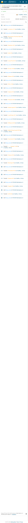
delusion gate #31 (12, 107)
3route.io (14, 514)
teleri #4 (10, 53)
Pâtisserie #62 (11, 99)
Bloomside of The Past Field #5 (15, 36)
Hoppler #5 (10, 186)
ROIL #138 (10, 84)
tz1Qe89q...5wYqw (23, 14)
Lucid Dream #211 (12, 115)
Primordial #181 (11, 170)
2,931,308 (20, 9)
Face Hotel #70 (11, 139)
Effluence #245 (11, 122)
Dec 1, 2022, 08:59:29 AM (9, 9)
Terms (18, 522)
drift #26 (10, 193)
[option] (14, 25)
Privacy (21, 522)
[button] (12, 2)
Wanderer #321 (11, 45)
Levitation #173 (11, 29)
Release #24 (11, 76)
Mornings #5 (11, 162)
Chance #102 (11, 155)
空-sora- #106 (11, 68)
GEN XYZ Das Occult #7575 (14, 130)
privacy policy (6, 7)
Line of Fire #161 (12, 60)
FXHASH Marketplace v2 (18, 25)
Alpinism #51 (11, 178)
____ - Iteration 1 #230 (13, 146)
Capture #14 (11, 91)
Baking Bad (13, 522)
